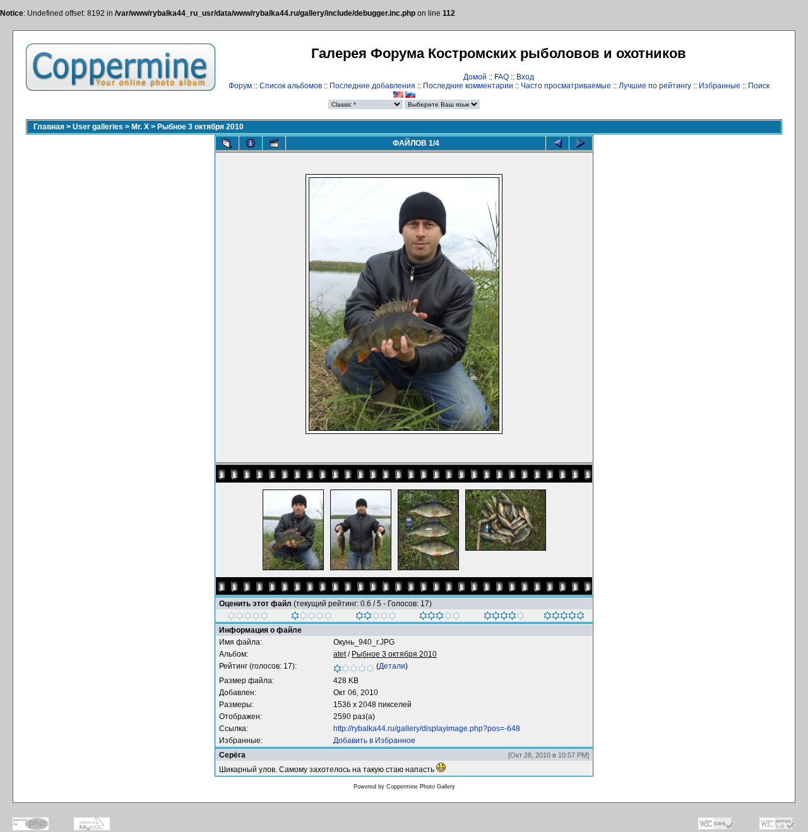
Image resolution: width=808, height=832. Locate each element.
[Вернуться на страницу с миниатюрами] (227, 143)
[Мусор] (247, 617)
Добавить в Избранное (374, 740)
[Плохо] (311, 617)
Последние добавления (372, 85)
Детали (392, 666)
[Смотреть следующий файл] (580, 143)
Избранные (719, 85)
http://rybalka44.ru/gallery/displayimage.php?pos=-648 (426, 728)
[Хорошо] (439, 617)
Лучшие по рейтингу (655, 85)
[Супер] (564, 617)
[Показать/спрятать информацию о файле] (250, 143)
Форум (240, 85)
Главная (48, 126)
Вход (525, 77)
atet (339, 654)
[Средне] (375, 617)
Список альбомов (290, 85)
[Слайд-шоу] (274, 143)
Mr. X (140, 126)
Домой (475, 77)
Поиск (758, 85)
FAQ (501, 77)
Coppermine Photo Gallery (420, 786)
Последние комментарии (468, 85)
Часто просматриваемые (566, 85)
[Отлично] (504, 617)
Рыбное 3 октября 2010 (200, 126)
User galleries (98, 126)
